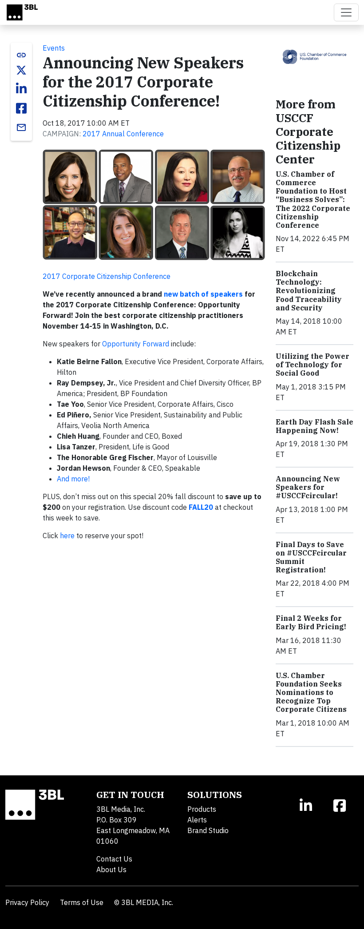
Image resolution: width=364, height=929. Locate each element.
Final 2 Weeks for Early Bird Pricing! (311, 622)
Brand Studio (208, 830)
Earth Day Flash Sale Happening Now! (314, 426)
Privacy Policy (27, 902)
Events (54, 48)
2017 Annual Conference (123, 133)
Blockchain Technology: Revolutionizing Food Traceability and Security (309, 290)
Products (201, 809)
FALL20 (201, 507)
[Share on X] (21, 70)
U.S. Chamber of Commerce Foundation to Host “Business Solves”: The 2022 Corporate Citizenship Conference (313, 200)
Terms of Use (81, 902)
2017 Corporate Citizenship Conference (106, 276)
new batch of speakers (203, 294)
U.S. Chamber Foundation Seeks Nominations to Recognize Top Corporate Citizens (311, 692)
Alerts (197, 819)
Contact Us (114, 858)
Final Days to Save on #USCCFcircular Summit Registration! (311, 557)
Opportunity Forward (135, 343)
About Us (111, 869)
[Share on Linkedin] (21, 89)
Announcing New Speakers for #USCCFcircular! (308, 487)
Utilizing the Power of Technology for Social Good (312, 364)
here (67, 535)
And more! (73, 478)
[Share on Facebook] (21, 108)
